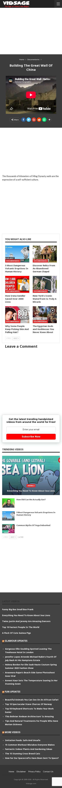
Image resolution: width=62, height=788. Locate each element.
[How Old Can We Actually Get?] (8, 503)
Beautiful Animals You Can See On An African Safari (31, 699)
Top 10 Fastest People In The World (20, 627)
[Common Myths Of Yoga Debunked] (8, 528)
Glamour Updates (16, 640)
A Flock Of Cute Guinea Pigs (16, 633)
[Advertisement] (31, 31)
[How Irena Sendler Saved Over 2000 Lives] (17, 284)
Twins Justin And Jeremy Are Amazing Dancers (26, 621)
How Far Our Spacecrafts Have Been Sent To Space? (32, 758)
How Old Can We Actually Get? (31, 499)
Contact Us (48, 771)
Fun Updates (12, 691)
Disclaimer (21, 771)
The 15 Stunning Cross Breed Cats (22, 753)
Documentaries (12, 261)
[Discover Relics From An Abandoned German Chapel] (45, 254)
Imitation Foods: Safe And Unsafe (22, 740)
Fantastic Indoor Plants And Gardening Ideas (28, 749)
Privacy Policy (34, 771)
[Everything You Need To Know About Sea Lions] (31, 475)
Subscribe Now (31, 436)
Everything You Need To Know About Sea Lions (31, 490)
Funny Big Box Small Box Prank (17, 609)
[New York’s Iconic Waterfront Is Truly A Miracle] (45, 284)
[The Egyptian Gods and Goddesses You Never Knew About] (45, 314)
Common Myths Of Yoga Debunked (33, 525)
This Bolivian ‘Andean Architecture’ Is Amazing (29, 716)
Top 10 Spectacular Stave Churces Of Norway (28, 704)
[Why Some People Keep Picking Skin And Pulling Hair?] (17, 314)
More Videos (12, 732)
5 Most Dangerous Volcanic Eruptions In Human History (35, 513)
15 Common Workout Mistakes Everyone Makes (30, 744)
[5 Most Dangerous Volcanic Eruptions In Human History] (17, 254)
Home (11, 771)
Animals (31, 486)
